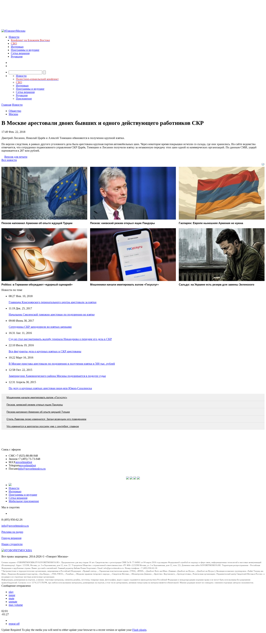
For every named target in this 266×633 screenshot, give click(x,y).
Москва (13, 114)
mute (11, 598)
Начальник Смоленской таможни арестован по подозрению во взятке (52, 314)
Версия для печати (15, 156)
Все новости (9, 160)
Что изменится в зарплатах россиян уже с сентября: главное (43, 426)
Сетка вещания (20, 53)
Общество (15, 110)
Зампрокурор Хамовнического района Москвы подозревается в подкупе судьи (57, 375)
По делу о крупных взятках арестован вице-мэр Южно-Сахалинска (50, 388)
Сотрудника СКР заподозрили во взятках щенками (40, 326)
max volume (16, 604)
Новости (14, 36)
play (11, 591)
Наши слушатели (12, 544)
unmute (13, 601)
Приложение (24, 98)
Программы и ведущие (25, 50)
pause (12, 595)
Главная (6, 104)
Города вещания (11, 538)
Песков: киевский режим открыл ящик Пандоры (35, 404)
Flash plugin (139, 629)
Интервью (17, 46)
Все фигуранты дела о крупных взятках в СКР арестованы (45, 351)
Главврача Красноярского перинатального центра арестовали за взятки (52, 302)
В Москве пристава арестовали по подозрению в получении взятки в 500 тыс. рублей (62, 363)
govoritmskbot (24, 462)
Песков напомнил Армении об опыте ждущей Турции (38, 411)
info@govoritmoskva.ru (32, 468)
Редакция (16, 56)
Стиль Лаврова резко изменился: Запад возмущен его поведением (46, 419)
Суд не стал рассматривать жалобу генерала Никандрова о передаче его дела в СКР (60, 339)
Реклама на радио (12, 531)
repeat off (14, 623)
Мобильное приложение (24, 501)
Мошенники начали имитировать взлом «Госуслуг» (37, 397)
